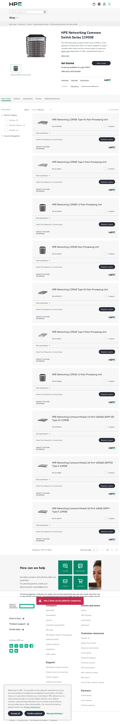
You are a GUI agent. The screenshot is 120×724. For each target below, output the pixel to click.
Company (51, 605)
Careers (49, 620)
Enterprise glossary (88, 658)
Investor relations (52, 644)
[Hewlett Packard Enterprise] (15, 4)
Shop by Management (12, 136)
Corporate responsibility (55, 625)
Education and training (90, 648)
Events (83, 610)
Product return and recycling (57, 672)
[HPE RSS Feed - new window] (16, 651)
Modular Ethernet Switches (41, 24)
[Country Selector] (99, 4)
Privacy (12, 720)
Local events (86, 620)
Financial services (88, 663)
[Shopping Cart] (94, 4)
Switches (29, 24)
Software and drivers (54, 682)
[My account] (104, 4)
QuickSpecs (65, 80)
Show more (65, 55)
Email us (65, 586)
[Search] (45, 12)
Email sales (15, 629)
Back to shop (12, 24)
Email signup (86, 653)
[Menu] (109, 4)
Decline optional (34, 713)
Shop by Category (10, 115)
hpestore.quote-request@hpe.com (34, 586)
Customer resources (92, 633)
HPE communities (88, 668)
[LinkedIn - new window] (11, 646)
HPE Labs (49, 630)
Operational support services (57, 667)
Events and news (90, 605)
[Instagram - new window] (21, 646)
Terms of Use (23, 720)
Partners (86, 690)
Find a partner (86, 700)
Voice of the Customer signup (92, 682)
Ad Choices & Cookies (39, 720)
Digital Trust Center (88, 643)
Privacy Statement (32, 707)
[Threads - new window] (26, 646)
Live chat (65, 571)
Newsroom (85, 625)
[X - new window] (16, 646)
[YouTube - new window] (11, 651)
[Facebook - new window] (31, 646)
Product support (80, 571)
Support (50, 662)
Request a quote (107, 139)
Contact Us (85, 638)
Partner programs (88, 705)
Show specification (42, 133)
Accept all (15, 713)
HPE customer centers (89, 672)
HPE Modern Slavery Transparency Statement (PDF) (59, 637)
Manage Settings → (55, 713)
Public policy (51, 654)
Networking (21, 24)
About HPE (50, 610)
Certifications (86, 695)
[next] (116, 550)
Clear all (26, 109)
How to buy (80, 586)
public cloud (65, 51)
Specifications (84, 80)
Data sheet (74, 80)
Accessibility (51, 615)
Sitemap (53, 720)
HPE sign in (85, 677)
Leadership (50, 649)
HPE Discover (86, 615)
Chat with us (75, 86)
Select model (101, 63)
